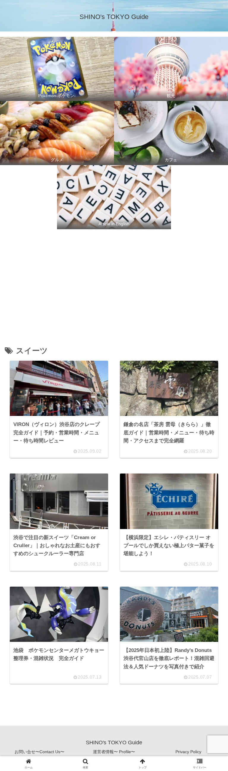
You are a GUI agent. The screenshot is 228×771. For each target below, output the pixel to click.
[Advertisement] (114, 280)
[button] (209, 743)
